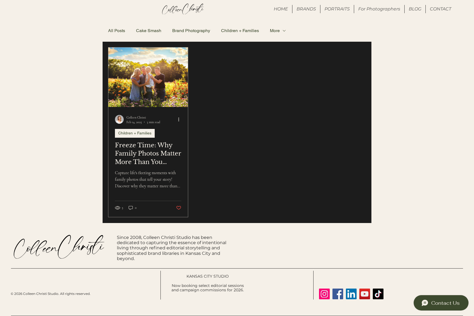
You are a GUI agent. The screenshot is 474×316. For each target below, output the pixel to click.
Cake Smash (148, 30)
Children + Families (240, 30)
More (275, 30)
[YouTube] (364, 294)
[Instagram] (324, 294)
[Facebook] (337, 294)
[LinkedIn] (351, 294)
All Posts (116, 30)
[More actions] (180, 119)
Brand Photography (191, 30)
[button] (379, 9)
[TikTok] (378, 294)
